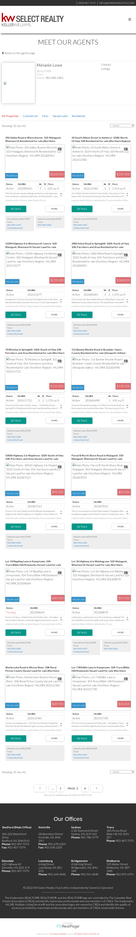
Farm (45, 116)
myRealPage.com (68, 926)
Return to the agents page (19, 53)
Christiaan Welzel (58, 934)
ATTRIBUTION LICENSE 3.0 (86, 934)
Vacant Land (60, 116)
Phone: (41, 77)
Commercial (30, 116)
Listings (105, 68)
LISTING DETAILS (15, 209)
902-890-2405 (54, 77)
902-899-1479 (14, 225)
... (52, 788)
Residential (78, 116)
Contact (106, 64)
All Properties (10, 116)
